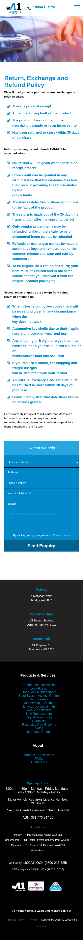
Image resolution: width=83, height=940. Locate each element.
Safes (39, 728)
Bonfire (41, 926)
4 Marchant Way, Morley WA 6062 (43, 834)
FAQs (39, 758)
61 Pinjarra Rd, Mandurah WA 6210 (45, 845)
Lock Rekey (38, 688)
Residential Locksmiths (39, 685)
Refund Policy (16, 919)
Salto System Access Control (39, 695)
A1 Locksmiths (13, 10)
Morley (41, 590)
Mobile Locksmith (38, 710)
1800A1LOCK (44, 7)
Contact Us (39, 762)
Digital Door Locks (39, 717)
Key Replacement (39, 713)
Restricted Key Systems (39, 724)
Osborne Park (41, 614)
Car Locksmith (39, 699)
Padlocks (39, 721)
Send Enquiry (41, 545)
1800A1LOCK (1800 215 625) (45, 863)
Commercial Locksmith (39, 703)
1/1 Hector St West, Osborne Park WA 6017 (47, 840)
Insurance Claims (38, 731)
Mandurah (41, 639)
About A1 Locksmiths (39, 755)
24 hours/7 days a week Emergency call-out (41, 910)
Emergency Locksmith (39, 706)
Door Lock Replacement (39, 692)
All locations (38, 850)
